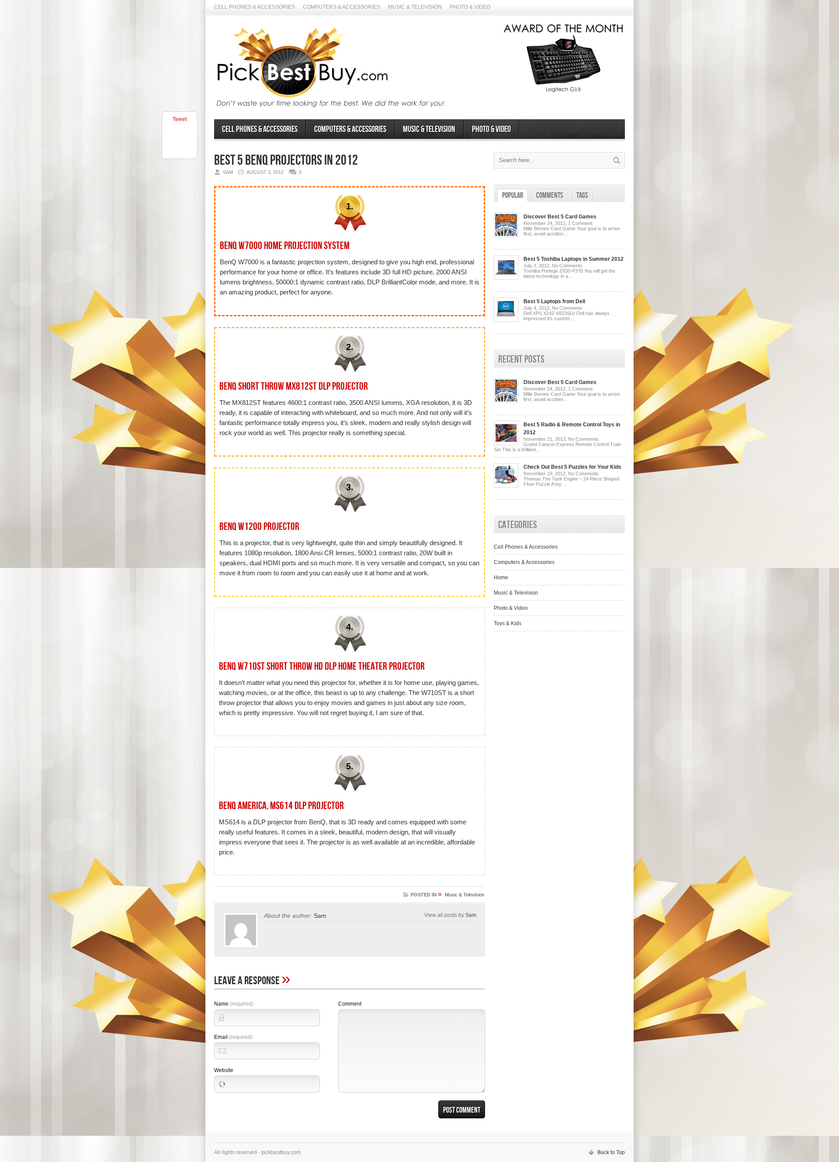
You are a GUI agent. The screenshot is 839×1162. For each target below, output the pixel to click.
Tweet (180, 119)
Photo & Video (470, 7)
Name (233, 1004)
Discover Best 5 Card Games (560, 217)
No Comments (567, 265)
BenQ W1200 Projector (259, 526)
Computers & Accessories (341, 7)
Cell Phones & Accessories (254, 7)
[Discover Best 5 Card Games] (506, 235)
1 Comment (580, 223)
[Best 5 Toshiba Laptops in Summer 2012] (506, 278)
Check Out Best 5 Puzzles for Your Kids (572, 467)
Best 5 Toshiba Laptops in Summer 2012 (574, 259)
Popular (512, 195)
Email (233, 1037)
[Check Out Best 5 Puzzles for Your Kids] (506, 486)
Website (223, 1070)
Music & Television (415, 7)
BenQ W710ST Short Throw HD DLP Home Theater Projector (322, 666)
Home (501, 577)
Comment (349, 1004)
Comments (549, 195)
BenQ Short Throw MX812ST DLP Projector (293, 386)
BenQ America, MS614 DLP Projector (281, 805)
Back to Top (611, 1152)
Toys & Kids (507, 623)
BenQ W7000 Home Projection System (285, 245)
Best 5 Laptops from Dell (554, 301)
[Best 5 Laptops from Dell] (506, 320)
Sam (320, 915)
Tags (582, 195)
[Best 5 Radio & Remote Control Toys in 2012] (506, 443)
